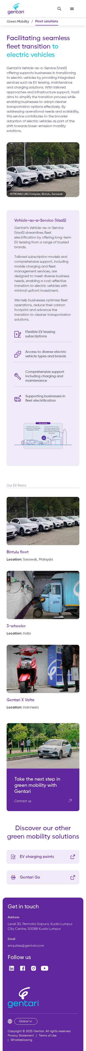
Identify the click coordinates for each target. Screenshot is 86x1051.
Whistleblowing (21, 1040)
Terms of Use (47, 1035)
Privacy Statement (21, 1035)
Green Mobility (18, 21)
